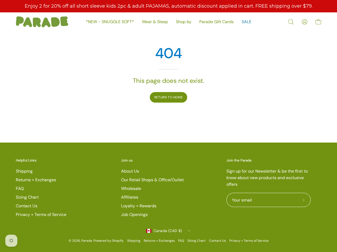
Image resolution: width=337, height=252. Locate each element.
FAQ (20, 188)
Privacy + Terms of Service (41, 214)
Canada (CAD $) (167, 230)
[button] (290, 21)
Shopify (117, 241)
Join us (127, 160)
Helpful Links (26, 160)
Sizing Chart (27, 197)
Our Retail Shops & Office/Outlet (152, 180)
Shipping (24, 171)
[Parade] (42, 21)
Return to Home (168, 97)
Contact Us (26, 206)
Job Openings (134, 214)
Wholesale (131, 188)
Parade (86, 241)
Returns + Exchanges (36, 180)
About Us (130, 171)
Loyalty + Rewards (138, 206)
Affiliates (129, 197)
